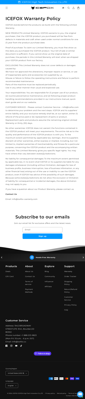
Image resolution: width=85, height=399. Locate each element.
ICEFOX (15, 393)
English (11, 385)
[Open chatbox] (80, 394)
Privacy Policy (70, 305)
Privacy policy (50, 393)
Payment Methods (29, 290)
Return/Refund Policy (70, 290)
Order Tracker (70, 276)
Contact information (72, 395)
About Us (29, 271)
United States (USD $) (16, 373)
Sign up (42, 236)
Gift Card (10, 276)
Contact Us (30, 276)
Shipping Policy (68, 283)
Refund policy (61, 393)
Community (50, 276)
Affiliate (48, 287)
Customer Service (68, 298)
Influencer (49, 282)
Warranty (68, 271)
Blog (47, 271)
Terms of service (29, 283)
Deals (8, 271)
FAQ (66, 310)
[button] (6, 7)
